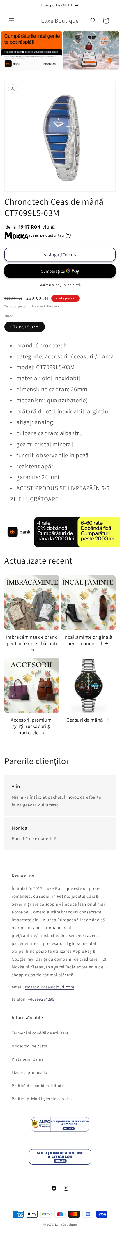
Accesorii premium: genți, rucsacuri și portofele (32, 726)
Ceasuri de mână (84, 720)
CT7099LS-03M (24, 326)
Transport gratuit (15, 306)
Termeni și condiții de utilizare (40, 1033)
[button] (11, 20)
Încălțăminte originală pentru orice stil (87, 640)
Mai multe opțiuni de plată (60, 285)
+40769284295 (41, 999)
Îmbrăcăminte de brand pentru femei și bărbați (32, 640)
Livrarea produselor (30, 1072)
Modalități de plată (29, 1046)
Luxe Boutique (66, 1224)
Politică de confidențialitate (38, 1085)
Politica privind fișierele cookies (42, 1098)
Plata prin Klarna (28, 1059)
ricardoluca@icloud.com (49, 987)
